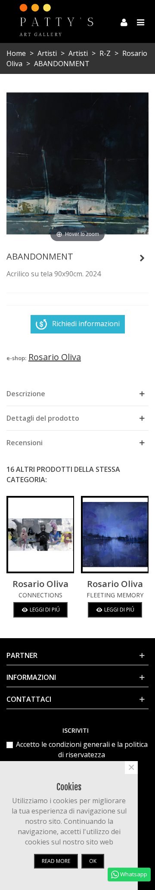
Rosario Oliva (40, 584)
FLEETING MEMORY (115, 595)
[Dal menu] (140, 21)
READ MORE (56, 861)
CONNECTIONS (40, 595)
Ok (92, 861)
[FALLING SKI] (142, 257)
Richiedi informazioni (86, 323)
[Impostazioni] (124, 21)
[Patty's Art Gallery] (61, 21)
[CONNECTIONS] (40, 534)
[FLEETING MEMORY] (115, 534)
